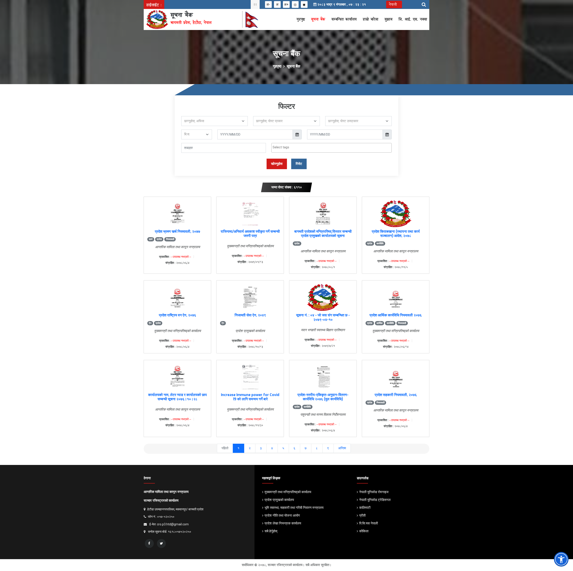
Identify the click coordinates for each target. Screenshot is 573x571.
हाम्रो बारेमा (370, 19)
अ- (268, 4)
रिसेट (299, 164)
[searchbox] (331, 147)
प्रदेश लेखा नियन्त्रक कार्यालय (283, 523)
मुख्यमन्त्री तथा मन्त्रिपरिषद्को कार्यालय (288, 492)
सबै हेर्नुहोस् (271, 531)
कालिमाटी (364, 508)
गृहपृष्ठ (301, 19)
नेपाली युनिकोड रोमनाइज (374, 492)
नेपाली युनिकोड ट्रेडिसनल (375, 500)
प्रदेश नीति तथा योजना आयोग (282, 515)
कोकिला (363, 531)
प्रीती (362, 515)
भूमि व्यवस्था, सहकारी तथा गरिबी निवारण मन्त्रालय (294, 508)
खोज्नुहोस (276, 164)
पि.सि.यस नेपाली (368, 523)
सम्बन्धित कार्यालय (344, 19)
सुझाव (388, 19)
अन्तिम (342, 448)
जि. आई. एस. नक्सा (413, 19)
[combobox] (331, 148)
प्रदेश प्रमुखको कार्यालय (279, 500)
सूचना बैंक (318, 19)
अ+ (286, 4)
